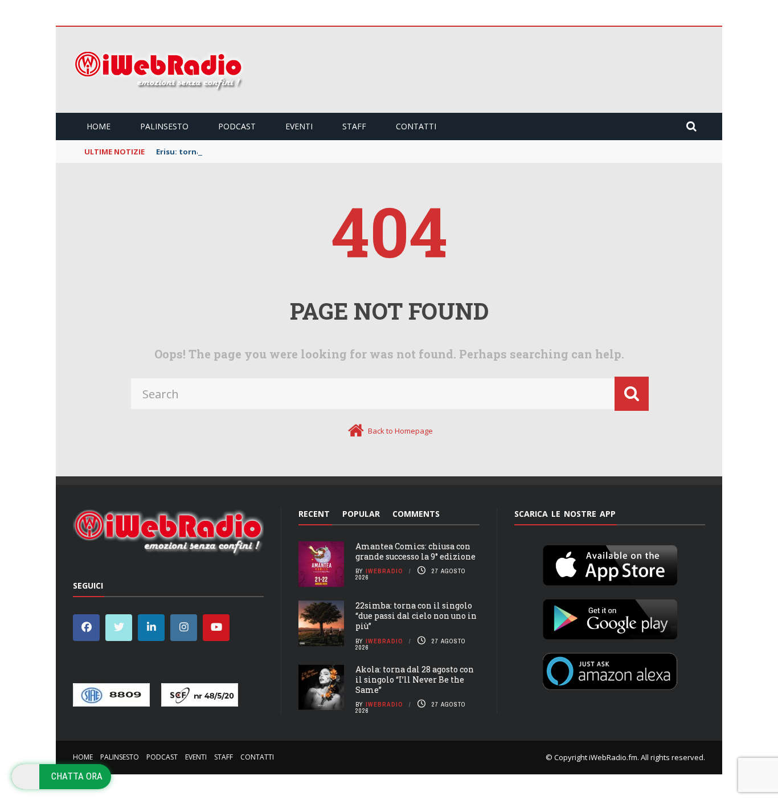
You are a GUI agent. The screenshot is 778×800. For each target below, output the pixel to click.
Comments (416, 513)
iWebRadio (384, 571)
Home (98, 126)
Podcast (237, 126)
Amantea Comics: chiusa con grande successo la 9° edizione (415, 551)
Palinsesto (164, 126)
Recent (314, 513)
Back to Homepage (400, 431)
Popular (361, 513)
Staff (354, 126)
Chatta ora (77, 776)
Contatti (416, 126)
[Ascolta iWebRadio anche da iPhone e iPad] (610, 563)
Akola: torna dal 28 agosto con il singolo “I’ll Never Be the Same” (414, 679)
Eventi (299, 126)
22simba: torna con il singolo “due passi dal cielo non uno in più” (416, 615)
